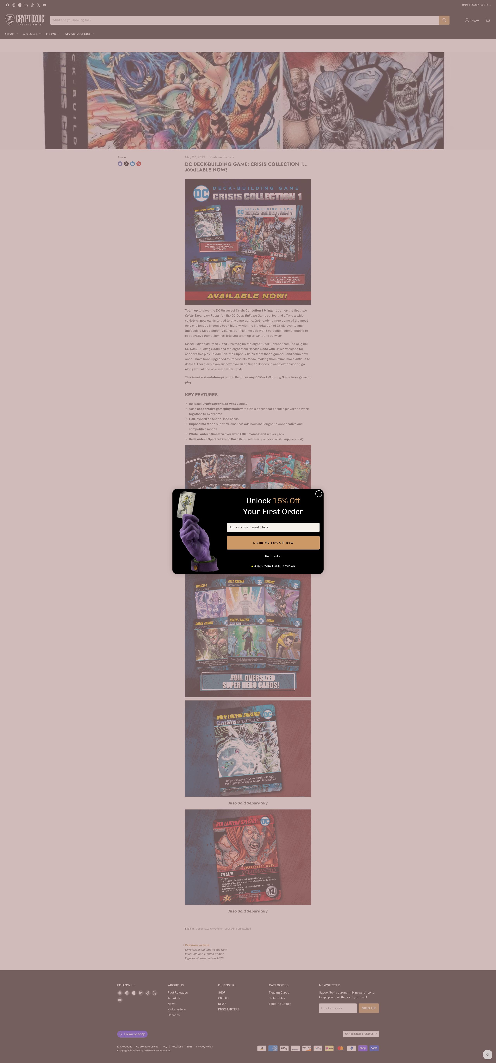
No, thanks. (273, 556)
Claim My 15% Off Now (273, 542)
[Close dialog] (319, 494)
